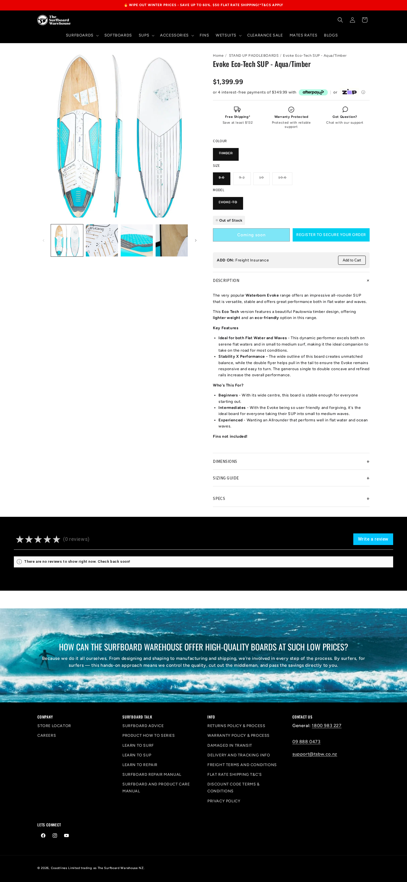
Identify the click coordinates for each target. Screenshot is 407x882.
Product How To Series (148, 735)
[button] (82, 35)
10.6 (285, 180)
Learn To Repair (140, 764)
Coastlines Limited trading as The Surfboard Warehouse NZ (97, 868)
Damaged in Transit (229, 745)
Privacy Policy (223, 801)
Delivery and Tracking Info (238, 755)
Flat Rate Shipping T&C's (234, 774)
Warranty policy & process (238, 735)
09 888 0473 (306, 741)
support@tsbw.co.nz (314, 754)
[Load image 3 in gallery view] (137, 240)
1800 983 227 (326, 725)
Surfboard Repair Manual (151, 774)
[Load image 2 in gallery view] (102, 240)
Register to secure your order (331, 234)
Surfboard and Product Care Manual (156, 787)
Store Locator (54, 725)
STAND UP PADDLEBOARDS (254, 55)
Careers (46, 735)
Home (218, 55)
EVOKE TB (231, 204)
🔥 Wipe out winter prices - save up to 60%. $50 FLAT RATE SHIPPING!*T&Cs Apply (204, 5)
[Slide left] (43, 240)
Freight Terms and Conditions (242, 764)
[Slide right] (196, 240)
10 (264, 180)
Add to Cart (352, 260)
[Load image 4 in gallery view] (172, 240)
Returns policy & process (236, 725)
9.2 (245, 180)
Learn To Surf (138, 745)
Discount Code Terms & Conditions (233, 787)
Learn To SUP (136, 755)
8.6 (224, 180)
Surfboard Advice (143, 725)
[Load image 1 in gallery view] (67, 240)
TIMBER (229, 155)
